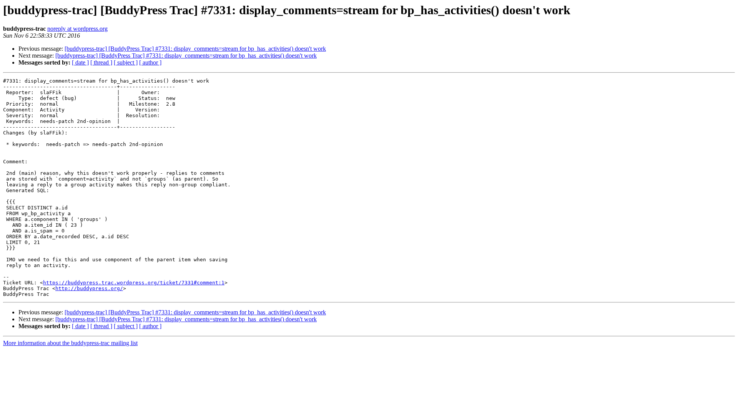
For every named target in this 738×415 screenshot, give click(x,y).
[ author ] (150, 62)
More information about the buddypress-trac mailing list (70, 343)
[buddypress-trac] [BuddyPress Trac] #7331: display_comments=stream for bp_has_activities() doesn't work (195, 48)
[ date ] (80, 62)
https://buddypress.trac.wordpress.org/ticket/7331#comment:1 (133, 283)
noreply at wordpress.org (77, 28)
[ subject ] (126, 62)
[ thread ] (101, 62)
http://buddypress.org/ (89, 288)
